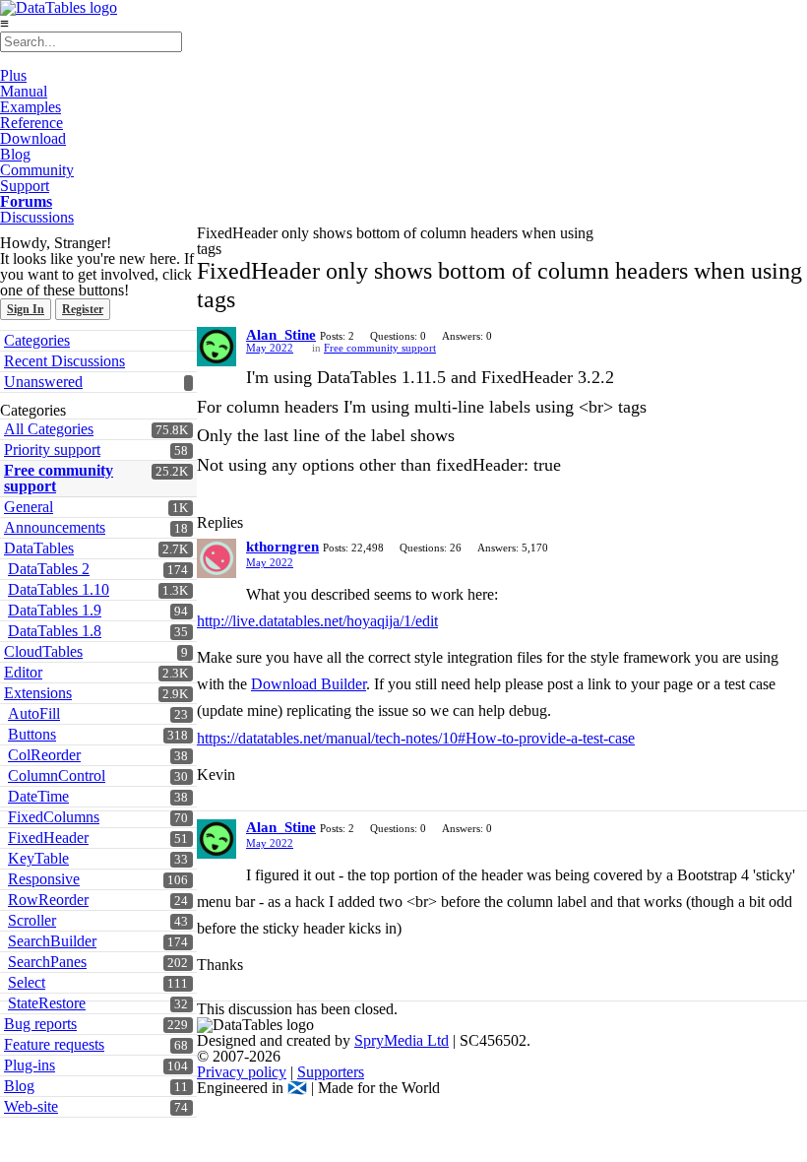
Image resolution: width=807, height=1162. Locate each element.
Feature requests (54, 1044)
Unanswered (43, 381)
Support (24, 185)
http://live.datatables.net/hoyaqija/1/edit (317, 621)
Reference (31, 122)
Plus (13, 75)
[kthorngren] (216, 558)
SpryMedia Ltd (401, 1040)
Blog (15, 154)
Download (33, 138)
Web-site (31, 1106)
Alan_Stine (281, 335)
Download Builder (308, 684)
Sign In (25, 309)
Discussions (37, 217)
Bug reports (40, 1023)
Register (82, 309)
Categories (37, 340)
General (28, 506)
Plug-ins (29, 1065)
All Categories (48, 428)
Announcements (54, 527)
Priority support (52, 449)
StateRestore (47, 1003)
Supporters (330, 1072)
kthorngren (282, 546)
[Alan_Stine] (216, 346)
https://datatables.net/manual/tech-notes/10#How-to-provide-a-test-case (416, 738)
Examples (30, 106)
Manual (23, 91)
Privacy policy (241, 1072)
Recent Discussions (64, 361)
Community (37, 169)
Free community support (58, 478)
